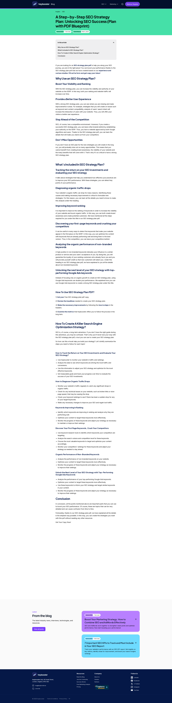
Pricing (79, 686)
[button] (104, 4)
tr (69, 698)
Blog (53, 4)
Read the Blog (80, 677)
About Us (97, 677)
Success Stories (81, 682)
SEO (63, 11)
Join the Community (82, 679)
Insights (58, 11)
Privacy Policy (63, 698)
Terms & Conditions (52, 698)
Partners (96, 682)
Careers (96, 679)
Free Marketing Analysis (83, 684)
